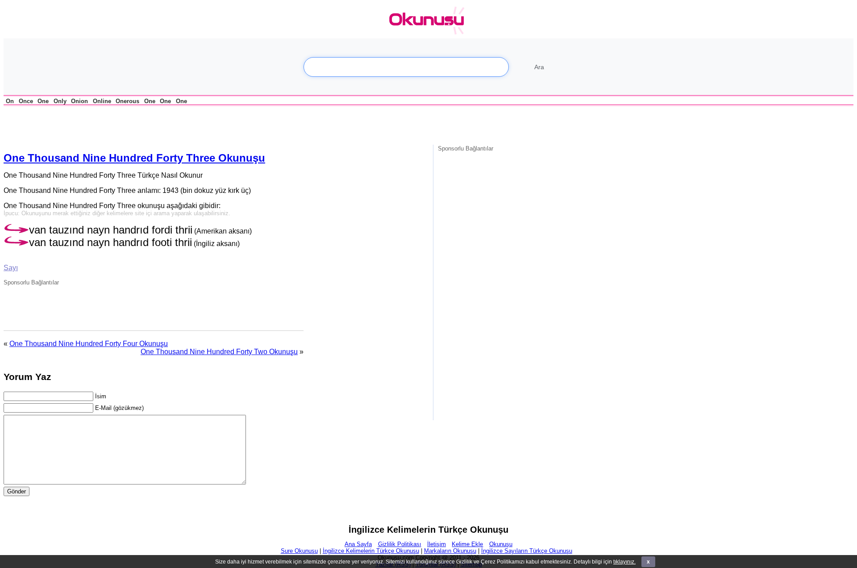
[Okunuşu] (429, 20)
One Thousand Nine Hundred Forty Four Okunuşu (88, 343)
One (43, 101)
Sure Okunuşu (299, 550)
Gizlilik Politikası (399, 544)
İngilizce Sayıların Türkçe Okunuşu (526, 550)
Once (26, 101)
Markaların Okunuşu (450, 550)
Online (102, 101)
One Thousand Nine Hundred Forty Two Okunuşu (219, 351)
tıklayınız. (624, 562)
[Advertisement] (108, 124)
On (10, 101)
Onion (79, 101)
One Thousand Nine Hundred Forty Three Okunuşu (134, 158)
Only (60, 101)
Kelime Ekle (467, 544)
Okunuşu (500, 544)
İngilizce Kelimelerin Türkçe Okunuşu (371, 550)
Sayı (11, 267)
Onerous (127, 101)
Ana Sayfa (358, 544)
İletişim (436, 544)
